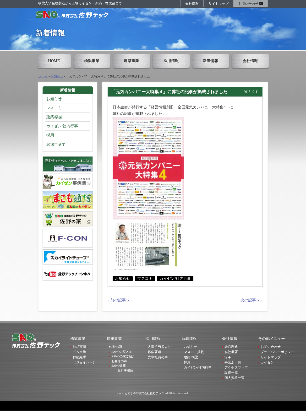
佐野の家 (115, 347)
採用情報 (171, 61)
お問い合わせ (248, 4)
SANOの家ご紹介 (123, 356)
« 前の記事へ (119, 300)
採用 (50, 135)
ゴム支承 (79, 352)
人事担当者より (159, 347)
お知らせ (57, 76)
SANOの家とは (121, 352)
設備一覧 (231, 372)
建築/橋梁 (54, 117)
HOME (54, 61)
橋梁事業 (91, 61)
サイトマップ (218, 4)
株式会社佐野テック (151, 393)
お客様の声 (119, 361)
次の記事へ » (251, 300)
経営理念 (231, 347)
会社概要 (231, 352)
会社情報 (192, 4)
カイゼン (267, 362)
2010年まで (56, 144)
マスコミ (145, 278)
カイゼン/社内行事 (175, 278)
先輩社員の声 (158, 357)
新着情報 (210, 61)
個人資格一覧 (234, 378)
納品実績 (79, 347)
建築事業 (131, 61)
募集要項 (154, 352)
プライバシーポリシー (277, 352)
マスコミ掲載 (194, 352)
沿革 (227, 357)
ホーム (43, 76)
